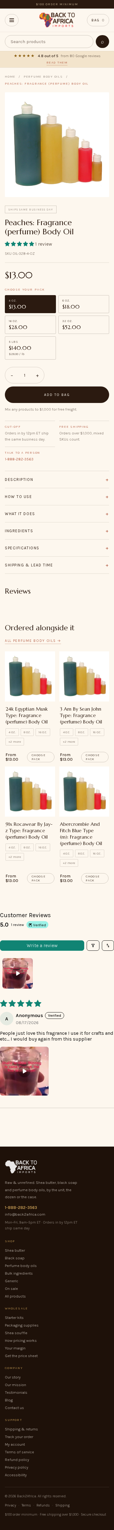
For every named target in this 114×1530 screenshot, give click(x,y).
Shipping (62, 1505)
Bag (98, 20)
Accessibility (16, 1475)
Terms (26, 1505)
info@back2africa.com (25, 1214)
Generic (11, 1281)
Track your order (19, 1436)
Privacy (10, 1505)
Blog (9, 1400)
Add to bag (57, 395)
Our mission (15, 1384)
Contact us (14, 1407)
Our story (13, 1377)
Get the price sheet (21, 1355)
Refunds (43, 1505)
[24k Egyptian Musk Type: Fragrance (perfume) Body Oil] (30, 676)
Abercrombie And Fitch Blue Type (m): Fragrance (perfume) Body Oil (81, 833)
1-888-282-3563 (19, 459)
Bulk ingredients (19, 1273)
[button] (20, 244)
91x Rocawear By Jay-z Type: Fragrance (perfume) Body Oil (29, 830)
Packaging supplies (22, 1325)
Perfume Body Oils (43, 77)
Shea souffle (16, 1333)
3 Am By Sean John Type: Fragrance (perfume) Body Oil (81, 715)
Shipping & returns (21, 1429)
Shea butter (15, 1250)
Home (10, 77)
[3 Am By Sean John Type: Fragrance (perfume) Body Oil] (84, 676)
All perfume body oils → (33, 641)
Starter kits (14, 1317)
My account (15, 1444)
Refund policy (17, 1459)
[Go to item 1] (17, 973)
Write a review (42, 945)
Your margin (15, 1348)
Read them (57, 62)
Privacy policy (16, 1467)
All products (15, 1296)
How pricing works (21, 1340)
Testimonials (16, 1392)
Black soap (15, 1258)
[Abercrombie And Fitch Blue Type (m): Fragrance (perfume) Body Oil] (84, 792)
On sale (11, 1288)
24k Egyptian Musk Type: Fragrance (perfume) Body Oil (26, 715)
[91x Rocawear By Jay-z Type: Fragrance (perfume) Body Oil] (30, 792)
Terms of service (19, 1452)
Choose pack (39, 757)
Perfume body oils (21, 1265)
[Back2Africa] (57, 20)
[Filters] (93, 945)
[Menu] (12, 20)
